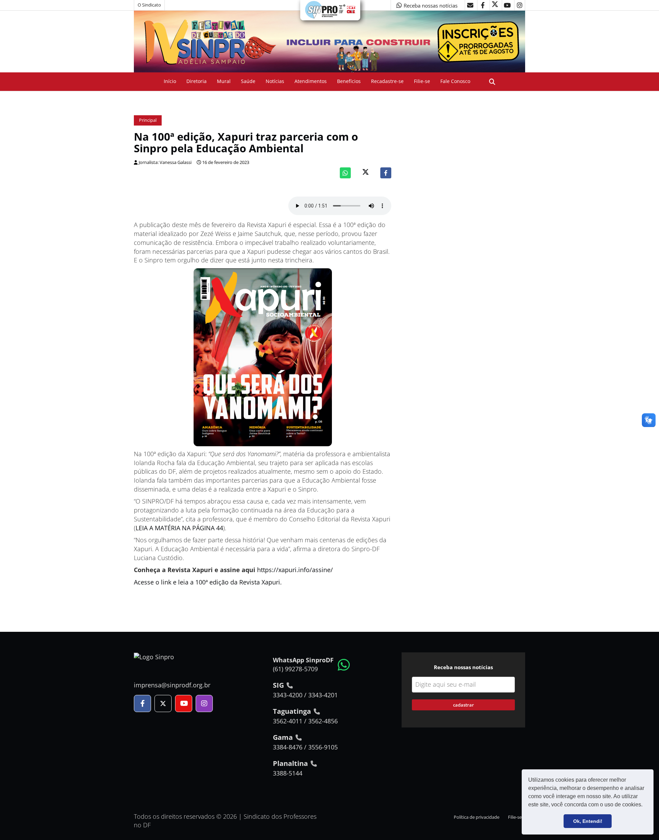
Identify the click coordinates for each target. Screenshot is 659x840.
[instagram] (520, 5)
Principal (148, 120)
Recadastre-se (387, 81)
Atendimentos (310, 81)
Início (170, 81)
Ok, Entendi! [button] (587, 821)
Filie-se (422, 81)
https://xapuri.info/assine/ (295, 570)
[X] (495, 5)
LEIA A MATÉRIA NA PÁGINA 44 (179, 528)
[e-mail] (470, 5)
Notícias (275, 81)
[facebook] (482, 5)
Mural (224, 81)
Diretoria (196, 81)
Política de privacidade (476, 817)
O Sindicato (149, 5)
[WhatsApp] (345, 172)
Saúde (248, 81)
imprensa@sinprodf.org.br (172, 685)
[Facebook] (385, 172)
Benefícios (349, 81)
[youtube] (507, 5)
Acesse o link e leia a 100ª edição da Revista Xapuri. (208, 582)
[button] (645, 805)
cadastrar (463, 705)
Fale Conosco (455, 81)
